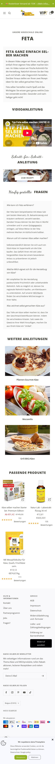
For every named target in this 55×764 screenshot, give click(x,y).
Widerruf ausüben (41, 643)
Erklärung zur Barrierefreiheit (37, 634)
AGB (32, 600)
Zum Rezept (27, 178)
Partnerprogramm (11, 613)
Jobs (5, 618)
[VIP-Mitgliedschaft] (41, 12)
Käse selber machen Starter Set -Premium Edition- (14, 509)
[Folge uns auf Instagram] (12, 692)
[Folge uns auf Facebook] (6, 692)
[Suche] (9, 13)
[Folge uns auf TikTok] (30, 692)
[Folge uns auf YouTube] (24, 692)
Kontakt (6, 603)
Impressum (35, 605)
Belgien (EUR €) (10, 703)
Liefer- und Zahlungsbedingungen (40, 626)
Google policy (25, 752)
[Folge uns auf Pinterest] (18, 692)
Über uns (7, 608)
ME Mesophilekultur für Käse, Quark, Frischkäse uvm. (14, 562)
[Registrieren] (43, 676)
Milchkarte (38, 293)
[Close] (52, 739)
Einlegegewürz (35, 225)
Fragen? (6, 623)
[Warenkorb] (50, 13)
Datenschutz (36, 610)
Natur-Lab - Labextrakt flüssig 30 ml (41, 509)
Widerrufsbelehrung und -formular (39, 617)
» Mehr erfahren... (39, 3)
